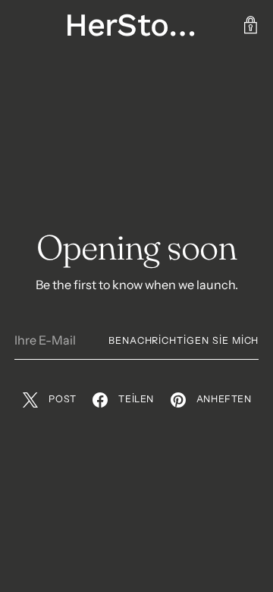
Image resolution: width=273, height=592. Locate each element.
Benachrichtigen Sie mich (183, 340)
